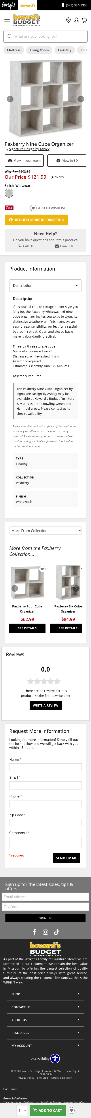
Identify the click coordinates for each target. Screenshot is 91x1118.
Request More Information (39, 219)
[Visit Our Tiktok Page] (56, 932)
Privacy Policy (25, 1078)
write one (62, 695)
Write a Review (45, 705)
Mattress (14, 50)
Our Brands (11, 1089)
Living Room (39, 50)
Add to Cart (50, 1110)
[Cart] (84, 20)
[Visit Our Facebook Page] (35, 932)
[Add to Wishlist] (71, 1110)
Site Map (42, 1078)
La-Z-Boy (64, 50)
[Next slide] (76, 588)
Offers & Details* (61, 1078)
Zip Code (17, 815)
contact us (59, 408)
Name (15, 760)
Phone (15, 796)
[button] (7, 20)
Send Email (66, 858)
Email (14, 778)
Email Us (66, 246)
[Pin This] (9, 209)
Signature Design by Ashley (29, 149)
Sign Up (45, 918)
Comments (19, 833)
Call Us (28, 246)
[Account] (76, 20)
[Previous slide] (14, 588)
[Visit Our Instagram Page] (46, 932)
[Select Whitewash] (9, 193)
